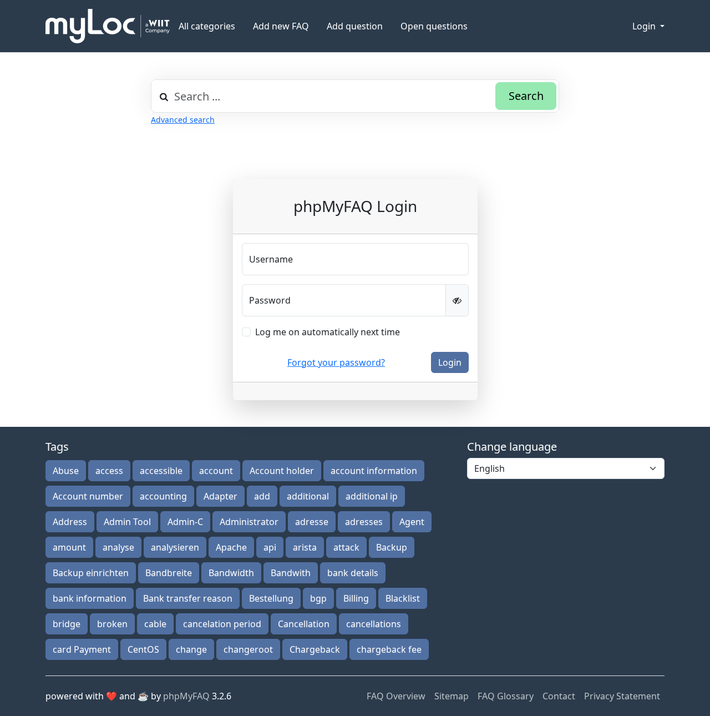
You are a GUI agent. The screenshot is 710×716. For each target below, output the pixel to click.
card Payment (82, 649)
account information (374, 471)
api (269, 547)
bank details (352, 573)
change (191, 649)
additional (308, 496)
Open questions (434, 26)
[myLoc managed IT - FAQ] (107, 26)
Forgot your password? (336, 362)
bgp (318, 598)
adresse (311, 522)
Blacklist (403, 598)
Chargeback (315, 649)
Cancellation (303, 624)
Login (645, 26)
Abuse (66, 471)
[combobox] (355, 96)
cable (155, 624)
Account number (88, 496)
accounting (163, 496)
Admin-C (185, 522)
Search (526, 95)
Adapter (220, 496)
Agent (411, 522)
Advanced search (183, 119)
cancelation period (222, 624)
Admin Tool (127, 522)
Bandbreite (168, 573)
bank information (89, 598)
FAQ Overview (396, 696)
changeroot (248, 649)
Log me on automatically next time (327, 332)
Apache (231, 547)
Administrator (249, 522)
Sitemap (451, 696)
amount (69, 547)
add (262, 496)
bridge (66, 624)
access (109, 471)
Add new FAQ (281, 26)
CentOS (143, 649)
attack (346, 547)
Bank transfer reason (187, 598)
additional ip (372, 496)
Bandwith (291, 573)
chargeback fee (389, 649)
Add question (355, 26)
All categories (207, 26)
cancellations (373, 624)
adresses (364, 522)
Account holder (282, 471)
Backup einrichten (91, 573)
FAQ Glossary (506, 696)
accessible (161, 471)
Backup (391, 547)
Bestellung (271, 598)
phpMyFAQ (186, 696)
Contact (558, 696)
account (216, 471)
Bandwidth (231, 573)
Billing (356, 598)
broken (112, 624)
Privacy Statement (622, 696)
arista (305, 547)
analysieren (175, 547)
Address (70, 522)
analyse (118, 547)
